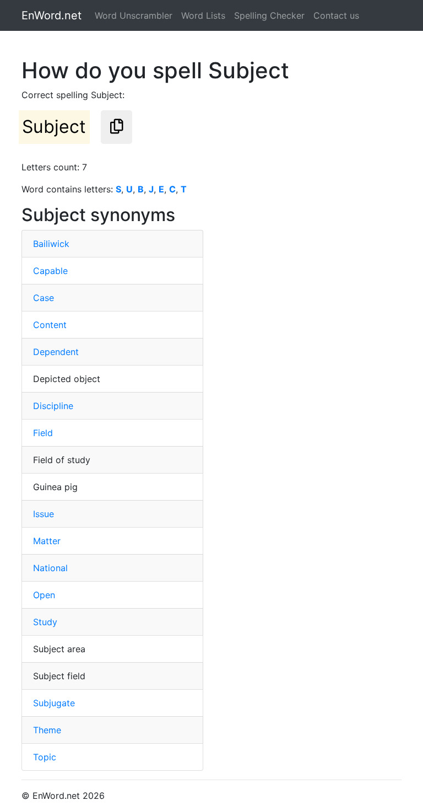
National (50, 567)
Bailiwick (51, 243)
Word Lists (203, 15)
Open (44, 594)
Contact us (336, 15)
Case (43, 297)
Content (50, 324)
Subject (54, 126)
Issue (43, 513)
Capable (50, 270)
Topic (44, 756)
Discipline (53, 405)
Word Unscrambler (133, 15)
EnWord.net (51, 15)
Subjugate (54, 702)
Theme (47, 729)
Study (45, 621)
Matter (47, 540)
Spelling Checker (269, 15)
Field (43, 432)
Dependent (56, 351)
